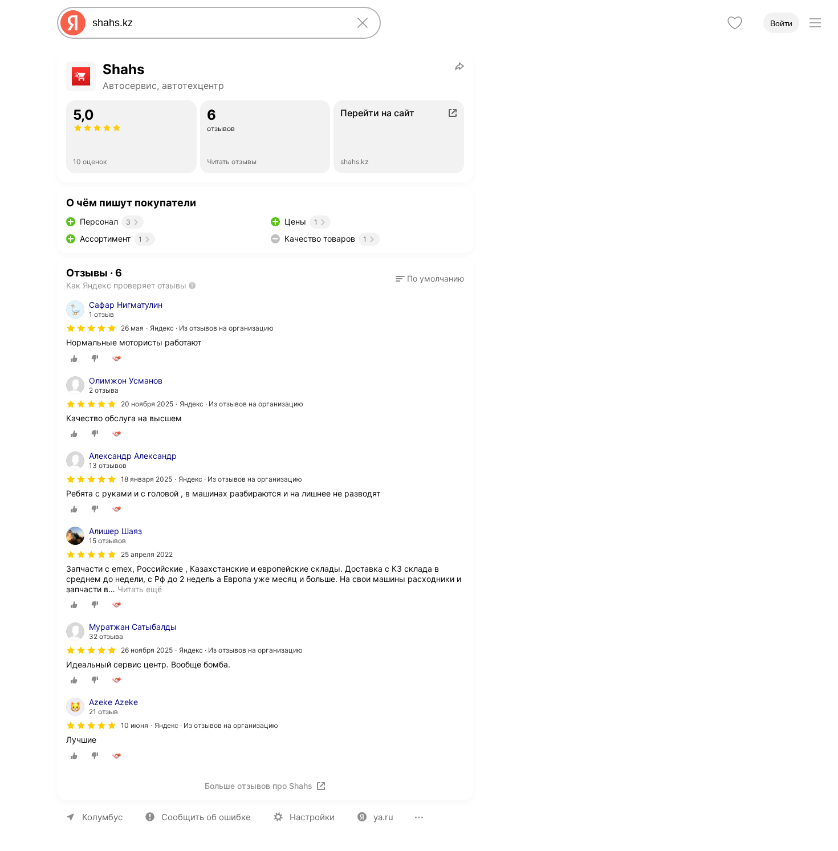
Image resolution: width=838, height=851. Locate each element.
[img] (91, 328)
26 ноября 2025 (147, 650)
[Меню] (815, 22)
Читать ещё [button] (139, 589)
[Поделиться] (459, 66)
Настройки (312, 817)
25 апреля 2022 (147, 554)
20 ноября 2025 (147, 404)
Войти (781, 23)
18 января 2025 (146, 479)
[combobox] (217, 23)
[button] (430, 279)
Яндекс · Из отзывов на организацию (212, 328)
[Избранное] (734, 22)
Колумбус (102, 817)
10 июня (134, 725)
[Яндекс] (73, 22)
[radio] (74, 358)
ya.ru (383, 817)
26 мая (132, 328)
